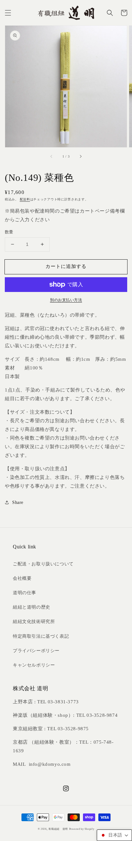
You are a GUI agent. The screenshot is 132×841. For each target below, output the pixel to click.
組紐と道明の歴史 (31, 607)
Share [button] (17, 502)
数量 (9, 232)
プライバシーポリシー (36, 650)
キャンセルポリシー (34, 665)
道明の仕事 (24, 592)
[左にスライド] (52, 156)
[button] (8, 13)
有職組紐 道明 (58, 829)
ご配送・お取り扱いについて (43, 564)
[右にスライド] (80, 156)
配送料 (25, 199)
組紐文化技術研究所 (34, 621)
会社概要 (22, 578)
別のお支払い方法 (66, 300)
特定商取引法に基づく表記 (41, 636)
